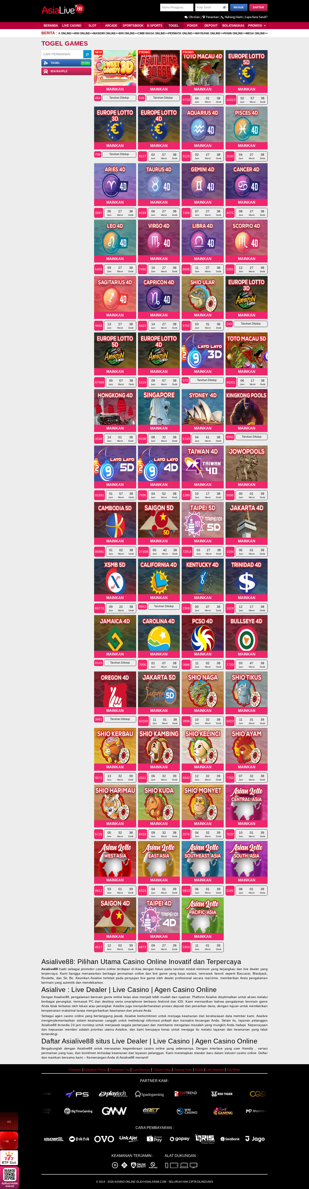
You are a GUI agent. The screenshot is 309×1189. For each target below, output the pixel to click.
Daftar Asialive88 (67, 1041)
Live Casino (71, 25)
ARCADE (111, 25)
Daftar (258, 7)
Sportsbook (133, 25)
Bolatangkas (233, 25)
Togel (174, 25)
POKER (192, 25)
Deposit (211, 25)
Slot (92, 25)
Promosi (255, 25)
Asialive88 (49, 969)
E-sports (154, 25)
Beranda (51, 25)
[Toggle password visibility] (224, 7)
